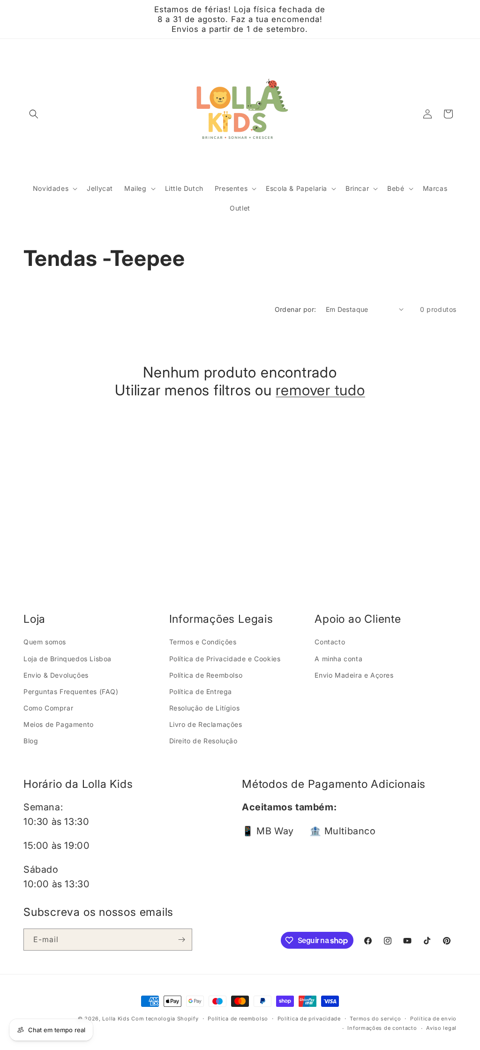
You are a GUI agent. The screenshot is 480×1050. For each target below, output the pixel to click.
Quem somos (44, 642)
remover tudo (320, 390)
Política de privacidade (309, 1018)
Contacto (330, 642)
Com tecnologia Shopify (164, 1018)
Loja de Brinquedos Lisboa (67, 659)
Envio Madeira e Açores (354, 675)
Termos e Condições (203, 642)
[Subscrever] (181, 940)
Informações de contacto (382, 1028)
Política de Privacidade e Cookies (225, 659)
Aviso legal (441, 1028)
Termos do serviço (375, 1018)
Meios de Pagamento (58, 724)
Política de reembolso (238, 1018)
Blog (30, 741)
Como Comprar (48, 708)
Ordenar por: (295, 309)
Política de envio (433, 1018)
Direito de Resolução (203, 741)
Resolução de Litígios (204, 708)
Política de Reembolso (206, 675)
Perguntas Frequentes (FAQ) (71, 691)
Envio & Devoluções (56, 675)
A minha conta (338, 659)
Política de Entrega (200, 691)
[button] (33, 114)
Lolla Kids (115, 1018)
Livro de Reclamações (205, 724)
